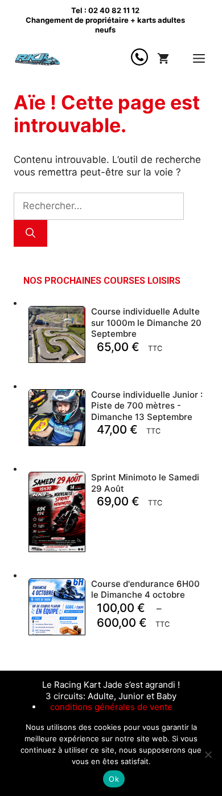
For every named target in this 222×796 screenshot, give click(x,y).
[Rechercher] (30, 233)
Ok (114, 778)
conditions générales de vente (111, 706)
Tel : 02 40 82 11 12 (105, 10)
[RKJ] (39, 58)
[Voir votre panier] (163, 59)
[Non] (207, 754)
